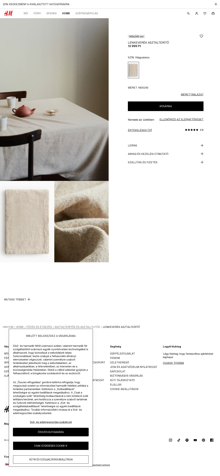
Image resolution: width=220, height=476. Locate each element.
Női (26, 13)
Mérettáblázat (192, 94)
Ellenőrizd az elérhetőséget (182, 119)
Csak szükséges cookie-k (50, 445)
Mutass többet (15, 299)
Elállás (116, 384)
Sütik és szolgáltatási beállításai (51, 459)
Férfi (37, 13)
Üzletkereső (119, 362)
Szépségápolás (86, 13)
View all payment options (97, 465)
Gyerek (51, 13)
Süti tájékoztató (122, 380)
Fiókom (115, 358)
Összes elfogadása (51, 432)
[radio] (133, 70)
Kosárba (166, 106)
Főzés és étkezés (39, 326)
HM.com (8, 326)
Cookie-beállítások (124, 389)
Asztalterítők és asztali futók (77, 326)
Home (66, 13)
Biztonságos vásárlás (126, 375)
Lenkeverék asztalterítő (121, 326)
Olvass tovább (173, 363)
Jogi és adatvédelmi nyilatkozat (133, 366)
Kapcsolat (117, 371)
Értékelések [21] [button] (140, 130)
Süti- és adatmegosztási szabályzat (51, 422)
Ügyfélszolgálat (122, 353)
